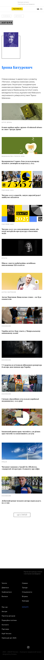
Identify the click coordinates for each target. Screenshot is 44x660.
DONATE (25, 607)
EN (41, 9)
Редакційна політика (9, 620)
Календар (25, 601)
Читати (4, 583)
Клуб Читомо (6, 634)
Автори (18, 16)
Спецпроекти (27, 592)
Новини (25, 583)
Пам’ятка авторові (8, 616)
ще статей (22, 515)
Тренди (24, 588)
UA (38, 9)
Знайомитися (7, 592)
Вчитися (5, 596)
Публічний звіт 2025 (9, 638)
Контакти (5, 625)
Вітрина (25, 596)
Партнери (5, 629)
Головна (6, 16)
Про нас (5, 607)
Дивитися (5, 588)
